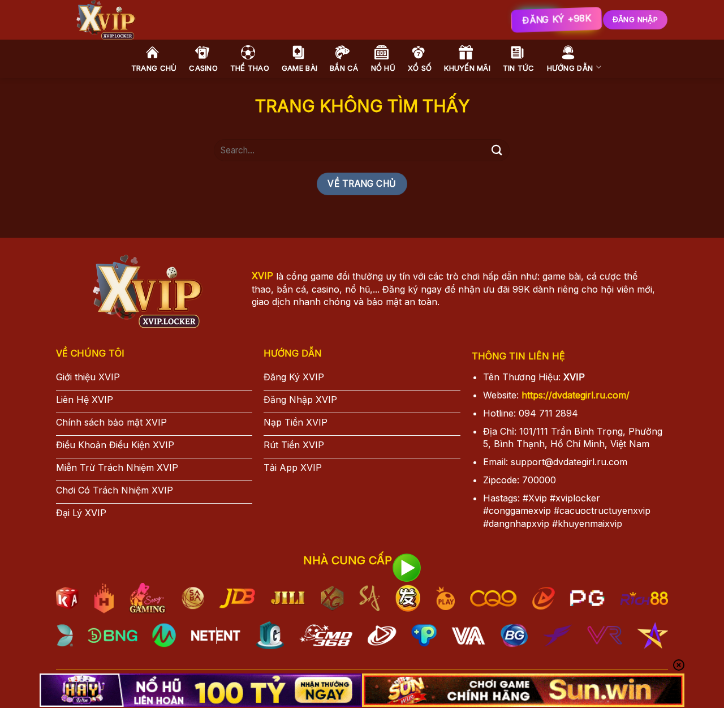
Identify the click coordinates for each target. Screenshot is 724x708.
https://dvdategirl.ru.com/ (576, 395)
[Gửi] (496, 150)
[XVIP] (232, 20)
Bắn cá (344, 67)
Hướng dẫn (570, 67)
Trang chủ (153, 67)
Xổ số (420, 67)
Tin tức (519, 67)
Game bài (299, 67)
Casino (203, 67)
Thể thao (249, 67)
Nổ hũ (383, 67)
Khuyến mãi (467, 67)
